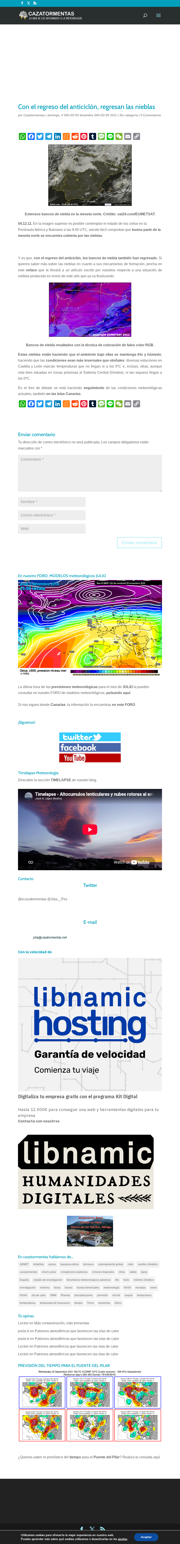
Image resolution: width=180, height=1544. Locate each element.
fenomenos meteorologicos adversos (89, 1279)
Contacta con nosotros (38, 1121)
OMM (53, 1295)
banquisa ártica (69, 1264)
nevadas (140, 1287)
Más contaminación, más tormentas (61, 1323)
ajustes (122, 1539)
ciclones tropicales (103, 1272)
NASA (127, 1287)
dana (144, 1272)
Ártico (118, 1303)
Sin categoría (128, 115)
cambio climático (148, 1264)
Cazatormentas (34, 115)
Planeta (65, 1295)
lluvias (68, 1287)
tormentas (104, 1303)
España (24, 1279)
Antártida (38, 1264)
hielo (126, 1279)
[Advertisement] (90, 69)
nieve (153, 1287)
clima (122, 1272)
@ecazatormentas (32, 899)
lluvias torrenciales (88, 1287)
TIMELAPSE (61, 780)
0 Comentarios (150, 115)
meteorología (111, 1287)
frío (117, 1279)
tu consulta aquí (147, 1457)
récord (116, 1295)
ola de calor (39, 1295)
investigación (28, 1287)
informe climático (144, 1279)
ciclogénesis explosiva (74, 1272)
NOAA (23, 1295)
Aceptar (146, 1537)
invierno (45, 1287)
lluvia (57, 1287)
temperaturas (28, 1303)
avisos (52, 1264)
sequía (128, 1295)
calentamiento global (110, 1264)
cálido (133, 1272)
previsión (102, 1295)
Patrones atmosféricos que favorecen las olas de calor (77, 1331)
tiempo (78, 1303)
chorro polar (49, 1272)
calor (130, 1264)
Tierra (90, 1303)
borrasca (88, 1264)
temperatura (144, 1295)
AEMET (24, 1264)
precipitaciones (83, 1295)
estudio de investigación (47, 1279)
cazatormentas (28, 1272)
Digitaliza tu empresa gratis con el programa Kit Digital (77, 1096)
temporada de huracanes (55, 1303)
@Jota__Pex (57, 899)
